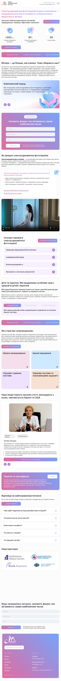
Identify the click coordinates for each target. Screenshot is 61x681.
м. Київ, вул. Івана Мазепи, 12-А (47, 4)
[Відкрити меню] (58, 3)
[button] (30, 250)
